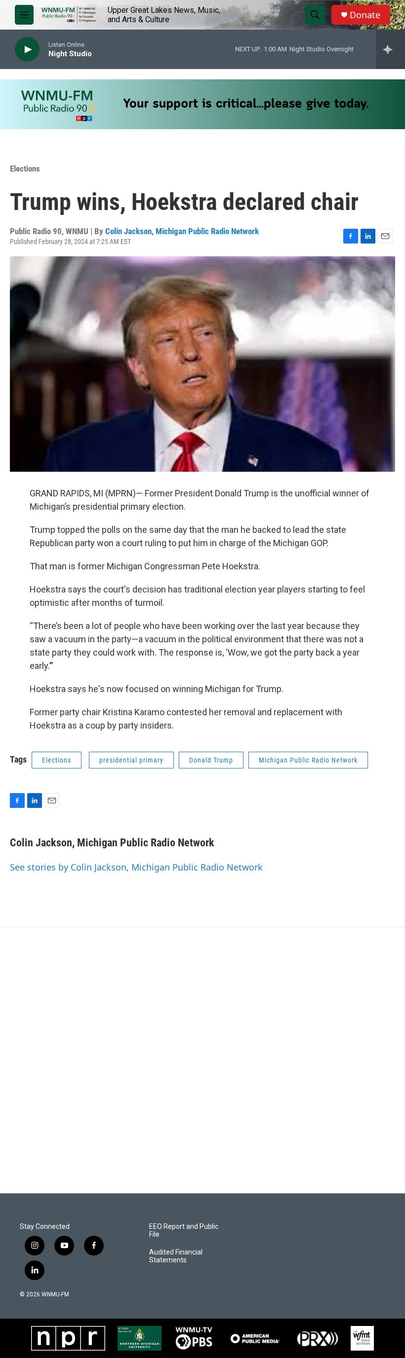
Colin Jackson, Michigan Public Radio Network (182, 231)
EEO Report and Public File (183, 1230)
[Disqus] (202, 1060)
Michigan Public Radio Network (308, 760)
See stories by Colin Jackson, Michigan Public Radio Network (136, 867)
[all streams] (390, 49)
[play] (27, 49)
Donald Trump (211, 760)
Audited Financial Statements (175, 1256)
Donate (365, 15)
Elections (25, 169)
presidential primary (131, 760)
